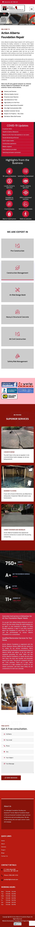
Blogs (2, 853)
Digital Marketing (28, 921)
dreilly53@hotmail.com (11, 879)
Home (3, 840)
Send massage (11, 778)
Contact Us (4, 856)
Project (3, 850)
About (3, 844)
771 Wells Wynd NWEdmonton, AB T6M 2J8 (11, 870)
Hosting (17, 921)
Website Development (8, 921)
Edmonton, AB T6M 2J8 (11, 2)
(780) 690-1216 (13, 875)
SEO (21, 921)
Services (3, 847)
